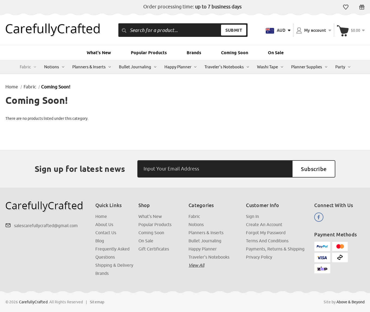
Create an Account (264, 224)
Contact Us (105, 232)
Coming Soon (234, 52)
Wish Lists (346, 7)
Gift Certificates (362, 7)
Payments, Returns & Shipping (275, 248)
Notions (51, 67)
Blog (99, 240)
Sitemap (97, 302)
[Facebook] (319, 217)
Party (340, 67)
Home (101, 216)
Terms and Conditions (267, 240)
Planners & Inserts (89, 67)
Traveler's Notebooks (224, 67)
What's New (99, 52)
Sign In (252, 216)
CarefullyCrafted (33, 302)
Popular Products (149, 52)
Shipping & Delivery (114, 265)
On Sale (276, 52)
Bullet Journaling (135, 67)
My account (315, 30)
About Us (104, 224)
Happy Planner (178, 67)
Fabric (25, 67)
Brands (194, 52)
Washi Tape (267, 67)
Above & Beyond (350, 302)
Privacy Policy (259, 257)
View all (196, 265)
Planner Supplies (306, 67)
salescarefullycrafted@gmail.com (46, 225)
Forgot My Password (265, 232)
